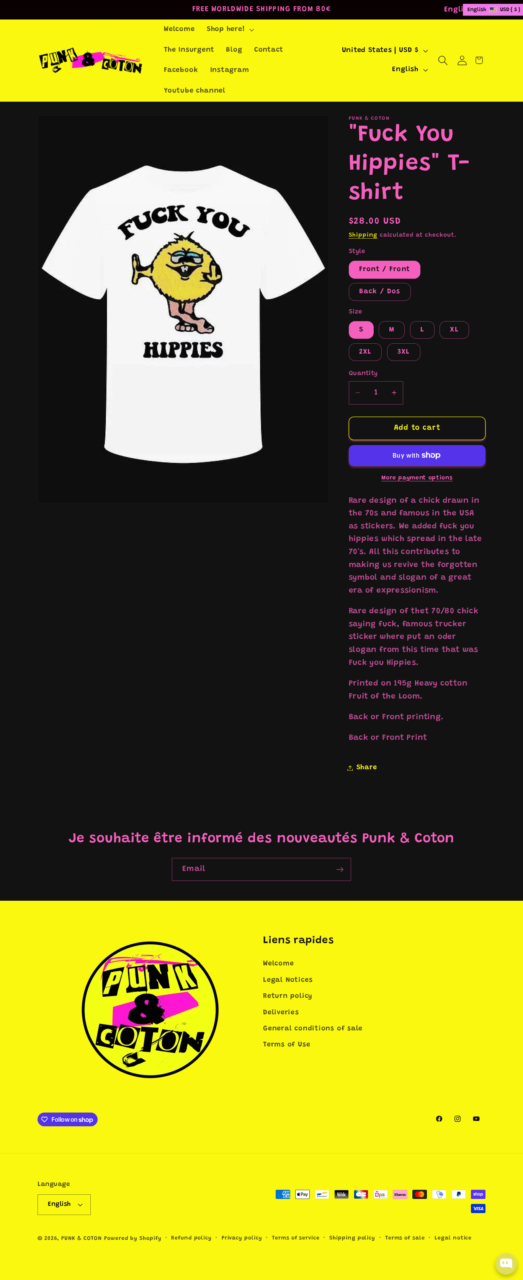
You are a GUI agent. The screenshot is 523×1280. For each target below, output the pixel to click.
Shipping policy (352, 1238)
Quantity (363, 373)
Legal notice (453, 1238)
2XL (365, 351)
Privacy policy (242, 1238)
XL (454, 329)
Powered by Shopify (132, 1238)
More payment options (417, 478)
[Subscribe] (340, 869)
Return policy (287, 996)
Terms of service (296, 1238)
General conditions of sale (313, 1028)
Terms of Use (286, 1044)
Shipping (363, 235)
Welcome (278, 963)
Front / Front (384, 269)
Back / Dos (379, 291)
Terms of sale (405, 1238)
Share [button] (366, 767)
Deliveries (281, 1012)
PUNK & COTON (81, 1238)
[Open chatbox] (506, 1264)
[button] (229, 29)
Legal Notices (288, 980)
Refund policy (191, 1238)
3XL (403, 351)
